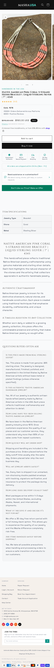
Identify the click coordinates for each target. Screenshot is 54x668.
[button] (5, 5)
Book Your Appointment (26, 594)
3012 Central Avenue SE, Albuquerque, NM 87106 (21, 611)
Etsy (16, 624)
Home (4, 585)
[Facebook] (7, 624)
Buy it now (27, 146)
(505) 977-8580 (9, 613)
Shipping (5, 124)
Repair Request (23, 585)
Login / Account (8, 590)
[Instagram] (3, 624)
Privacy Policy (16, 662)
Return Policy (6, 662)
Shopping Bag (7, 594)
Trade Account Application (28, 598)
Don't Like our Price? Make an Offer (27, 187)
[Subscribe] (47, 641)
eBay (12, 624)
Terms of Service (28, 662)
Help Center (6, 602)
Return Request (24, 590)
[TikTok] (19, 624)
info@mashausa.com (11, 616)
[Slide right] (32, 85)
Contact (5, 598)
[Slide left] (21, 85)
